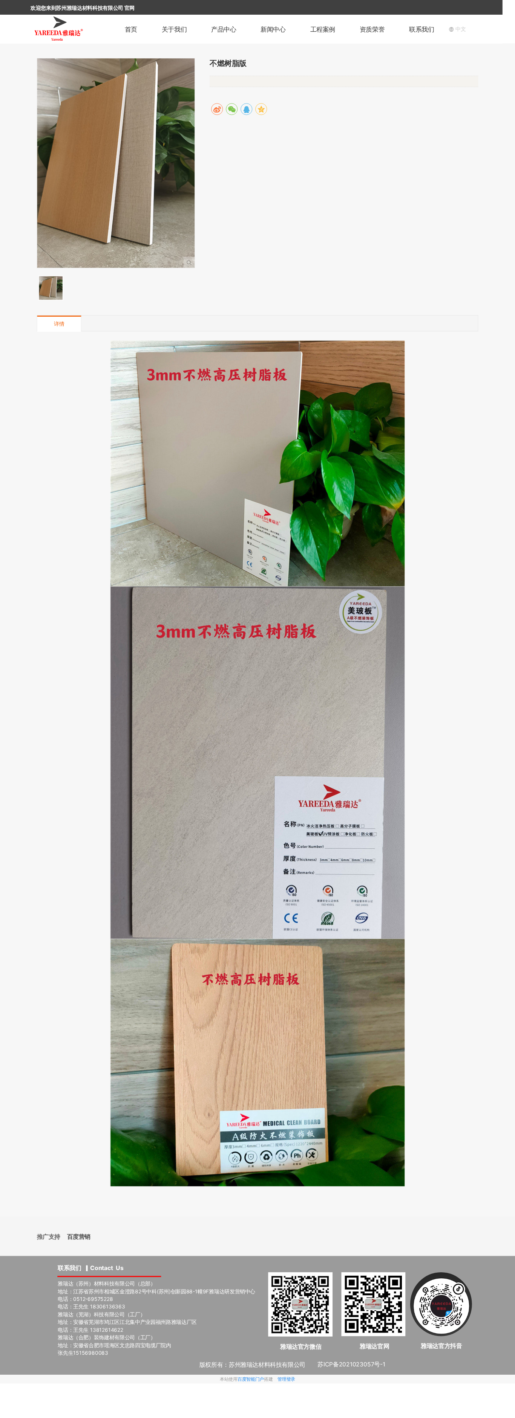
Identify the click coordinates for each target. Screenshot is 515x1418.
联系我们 (421, 29)
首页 (131, 29)
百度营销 (78, 1237)
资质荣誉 (372, 29)
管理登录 (286, 1379)
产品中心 (223, 29)
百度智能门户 (251, 1379)
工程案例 (322, 29)
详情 (59, 324)
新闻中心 (273, 29)
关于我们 (174, 29)
